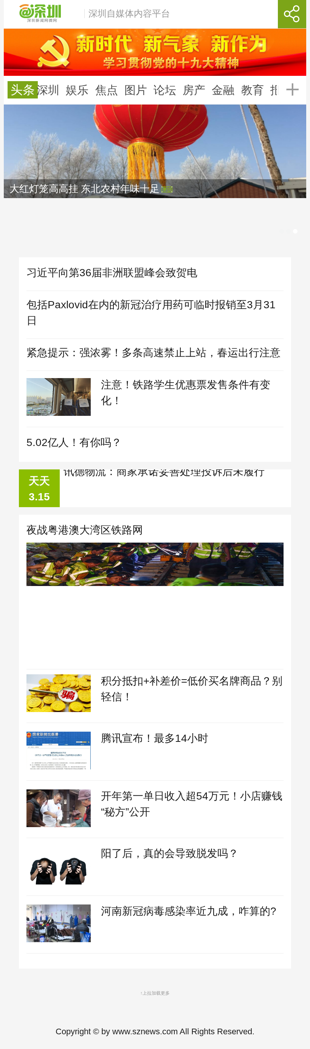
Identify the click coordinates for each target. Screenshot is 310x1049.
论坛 (164, 90)
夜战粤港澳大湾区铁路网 (84, 530)
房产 (194, 90)
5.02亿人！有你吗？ (74, 442)
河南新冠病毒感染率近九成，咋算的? (188, 911)
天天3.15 (39, 489)
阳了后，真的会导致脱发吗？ (170, 853)
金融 (223, 90)
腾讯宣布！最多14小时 (154, 738)
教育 (252, 90)
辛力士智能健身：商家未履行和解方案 (153, 480)
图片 (135, 90)
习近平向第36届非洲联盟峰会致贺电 (111, 272)
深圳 (48, 90)
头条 (23, 90)
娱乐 (77, 90)
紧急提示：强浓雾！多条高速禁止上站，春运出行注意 (153, 352)
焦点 (106, 90)
